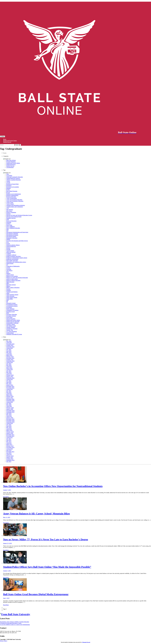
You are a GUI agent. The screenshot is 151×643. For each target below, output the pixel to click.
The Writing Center (11, 325)
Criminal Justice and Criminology (14, 206)
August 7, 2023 (7, 490)
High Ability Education (12, 260)
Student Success (7, 142)
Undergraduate (10, 333)
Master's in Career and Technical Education (17, 277)
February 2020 (10, 407)
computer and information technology (15, 205)
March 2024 (9, 368)
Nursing (8, 289)
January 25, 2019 (7, 543)
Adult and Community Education (14, 177)
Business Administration (12, 195)
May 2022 (8, 383)
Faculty (8, 243)
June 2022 (8, 382)
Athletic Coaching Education (13, 179)
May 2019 (8, 414)
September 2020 (10, 400)
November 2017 (10, 436)
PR (7, 301)
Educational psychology (12, 235)
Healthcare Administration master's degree (16, 257)
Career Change (10, 204)
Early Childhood (10, 226)
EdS (7, 230)
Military (8, 286)
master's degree (10, 274)
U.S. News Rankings (11, 331)
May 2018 (8, 427)
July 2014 (8, 461)
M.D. (7, 272)
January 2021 (9, 397)
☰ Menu (2, 136)
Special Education (10, 318)
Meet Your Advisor (11, 160)
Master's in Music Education (13, 280)
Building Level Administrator (13, 194)
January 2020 (9, 409)
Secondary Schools (11, 316)
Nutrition (8, 290)
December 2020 (10, 399)
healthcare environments (12, 259)
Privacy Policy (3, 641)
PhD (7, 300)
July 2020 (8, 403)
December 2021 (10, 386)
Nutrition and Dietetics (12, 291)
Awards (8, 182)
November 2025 (10, 344)
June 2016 (8, 450)
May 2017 (8, 441)
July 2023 (8, 371)
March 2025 (9, 355)
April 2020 (9, 406)
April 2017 (9, 443)
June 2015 (8, 453)
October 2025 (9, 345)
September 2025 (10, 346)
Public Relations (10, 308)
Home (4, 139)
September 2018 (10, 422)
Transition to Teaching (11, 328)
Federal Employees (11, 246)
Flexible (8, 249)
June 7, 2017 (6, 598)
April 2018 (9, 429)
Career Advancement (11, 198)
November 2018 (10, 420)
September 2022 (10, 378)
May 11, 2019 (6, 517)
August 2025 (9, 348)
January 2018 (9, 433)
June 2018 (8, 426)
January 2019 (9, 417)
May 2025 (8, 352)
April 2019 (9, 416)
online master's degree (11, 297)
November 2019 (10, 410)
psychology (9, 307)
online (7, 293)
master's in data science (12, 279)
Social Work (9, 317)
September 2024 (10, 361)
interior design (9, 263)
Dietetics (8, 213)
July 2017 (8, 439)
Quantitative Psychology (12, 310)
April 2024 (9, 366)
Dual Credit (9, 225)
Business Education (11, 196)
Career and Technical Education (14, 199)
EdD (7, 229)
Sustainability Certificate (12, 323)
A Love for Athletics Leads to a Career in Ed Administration (15, 624)
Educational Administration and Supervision (17, 232)
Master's (8, 273)
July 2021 (8, 390)
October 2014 (9, 458)
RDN (7, 313)
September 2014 (10, 460)
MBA (7, 283)
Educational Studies (11, 236)
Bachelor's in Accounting (12, 187)
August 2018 (9, 423)
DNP (7, 219)
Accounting (9, 175)
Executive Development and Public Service (17, 240)
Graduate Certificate (11, 255)
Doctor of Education (11, 221)
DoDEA (8, 223)
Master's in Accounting (12, 276)
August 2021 (9, 389)
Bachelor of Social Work (12, 184)
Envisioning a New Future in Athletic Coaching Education (14, 621)
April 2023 (9, 373)
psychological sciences (12, 306)
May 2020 (8, 405)
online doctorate (10, 296)
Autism (8, 181)
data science (9, 211)
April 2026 (9, 342)
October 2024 (9, 359)
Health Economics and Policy (13, 256)
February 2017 (10, 446)
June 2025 (8, 351)
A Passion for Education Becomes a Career (10, 623)
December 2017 (10, 434)
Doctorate (8, 222)
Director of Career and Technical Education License (19, 215)
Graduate (8, 253)
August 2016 (9, 448)
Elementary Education (11, 238)
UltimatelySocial (86, 642)
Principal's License (11, 303)
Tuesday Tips (9, 330)
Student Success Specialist (12, 321)
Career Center (9, 202)
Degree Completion (11, 212)
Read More (6, 496)
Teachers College (10, 324)
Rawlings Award (10, 311)
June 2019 (8, 413)
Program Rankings (11, 161)
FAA (7, 242)
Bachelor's (8, 185)
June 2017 (8, 440)
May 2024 (8, 365)
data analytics (9, 209)
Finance (8, 247)
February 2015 (10, 456)
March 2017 (9, 444)
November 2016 (10, 447)
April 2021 (9, 393)
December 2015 (10, 451)
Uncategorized (10, 167)
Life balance (9, 270)
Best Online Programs (11, 191)
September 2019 (10, 412)
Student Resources (10, 164)
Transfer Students (10, 327)
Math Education (10, 282)
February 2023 (10, 375)
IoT (7, 265)
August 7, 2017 (7, 570)
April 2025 (9, 354)
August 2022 (9, 379)
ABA (7, 174)
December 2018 (10, 419)
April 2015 (9, 454)
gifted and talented (10, 252)
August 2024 (9, 362)
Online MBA (9, 299)
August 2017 (9, 437)
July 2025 (8, 349)
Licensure (8, 269)
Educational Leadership (12, 233)
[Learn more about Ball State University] (15, 614)
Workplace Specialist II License (14, 334)
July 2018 (8, 424)
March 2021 (9, 395)
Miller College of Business (13, 287)
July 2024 (8, 363)
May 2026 (8, 341)
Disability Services (11, 218)
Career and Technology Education (14, 201)
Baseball (8, 188)
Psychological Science (11, 304)
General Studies (10, 250)
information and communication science (16, 262)
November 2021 (10, 388)
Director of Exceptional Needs (13, 216)
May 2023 (8, 372)
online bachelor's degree (12, 294)
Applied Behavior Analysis (13, 178)
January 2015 (9, 457)
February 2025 (10, 356)
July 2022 (8, 380)
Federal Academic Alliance (13, 245)
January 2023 (9, 376)
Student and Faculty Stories (10, 140)
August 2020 (9, 402)
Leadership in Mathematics (13, 266)
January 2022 (9, 385)
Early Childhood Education (13, 228)
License (8, 267)
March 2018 (9, 430)
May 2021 (8, 392)
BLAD (8, 192)
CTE (7, 208)
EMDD (8, 239)
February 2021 (10, 396)
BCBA (8, 189)
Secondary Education (11, 314)
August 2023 (9, 369)
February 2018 (10, 431)
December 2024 (10, 358)
